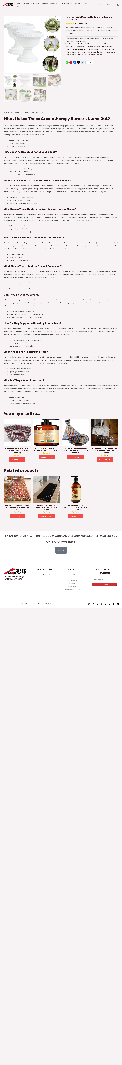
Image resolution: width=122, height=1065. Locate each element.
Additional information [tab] (24, 112)
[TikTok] (101, 604)
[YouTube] (105, 604)
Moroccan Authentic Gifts (78, 44)
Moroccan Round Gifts (93, 52)
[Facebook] (85, 604)
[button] (38, 3)
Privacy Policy (73, 583)
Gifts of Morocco (26, 604)
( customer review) (82, 23)
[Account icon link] (118, 5)
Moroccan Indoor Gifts (92, 49)
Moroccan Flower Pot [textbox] (44, 575)
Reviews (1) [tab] (40, 112)
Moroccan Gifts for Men (85, 47)
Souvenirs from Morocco (93, 55)
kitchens (77, 3)
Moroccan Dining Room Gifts (97, 44)
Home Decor (66, 3)
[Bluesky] (109, 604)
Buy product (17, 459)
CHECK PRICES (46, 457)
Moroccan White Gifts (76, 55)
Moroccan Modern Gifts (77, 52)
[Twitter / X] (97, 604)
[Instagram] (89, 604)
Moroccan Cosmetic (30, 3)
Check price (17, 516)
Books (87, 3)
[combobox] (44, 575)
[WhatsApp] (93, 604)
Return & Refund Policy (73, 589)
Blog (18, 6)
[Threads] (118, 604)
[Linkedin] (114, 604)
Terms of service (73, 586)
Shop (18, 3)
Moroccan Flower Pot (79, 41)
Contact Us (110, 4)
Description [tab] (8, 112)
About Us (101, 4)
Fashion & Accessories (49, 3)
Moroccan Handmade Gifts (75, 49)
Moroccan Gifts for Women (103, 47)
